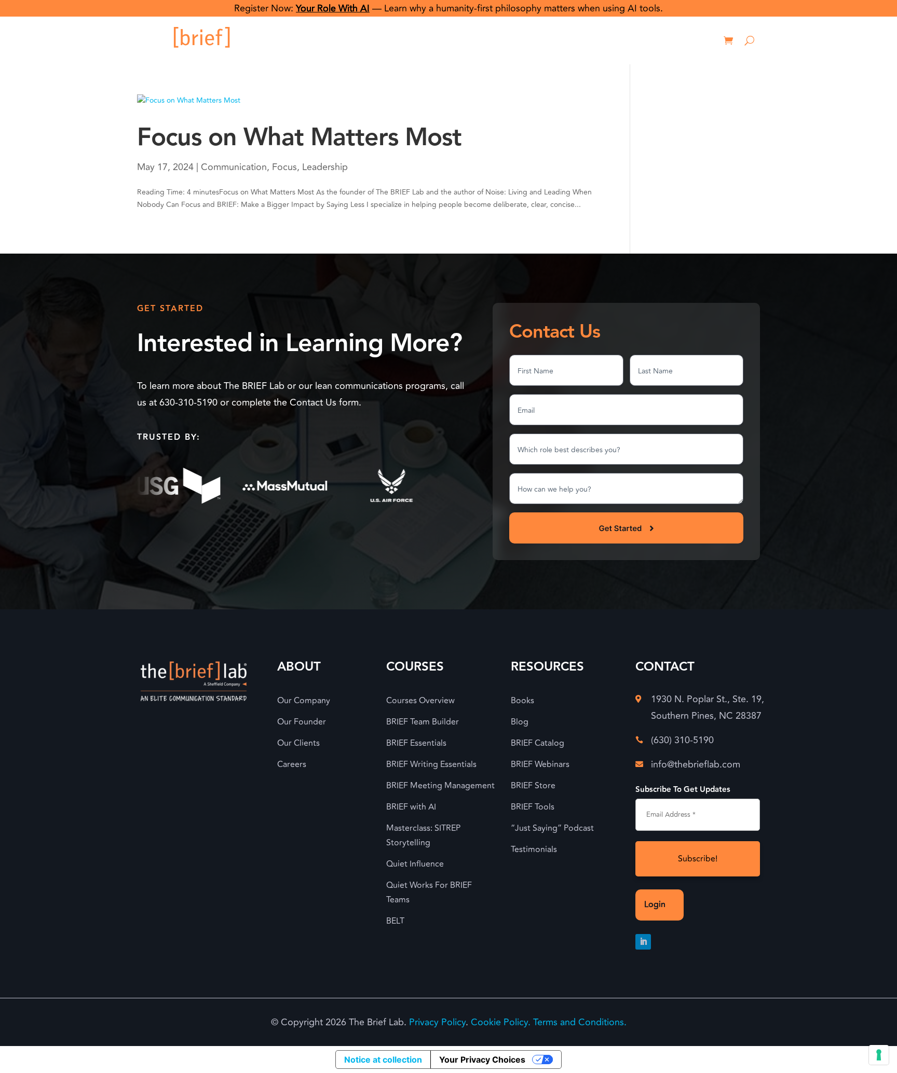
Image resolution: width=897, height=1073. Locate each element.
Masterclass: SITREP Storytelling (423, 835)
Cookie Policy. (501, 1022)
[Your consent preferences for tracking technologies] (879, 1055)
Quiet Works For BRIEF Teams (429, 892)
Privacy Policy (437, 1022)
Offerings (501, 40)
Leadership (325, 167)
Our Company (303, 700)
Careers (291, 764)
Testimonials (534, 849)
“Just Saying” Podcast (552, 828)
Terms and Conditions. (580, 1022)
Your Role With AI (333, 8)
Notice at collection (383, 1059)
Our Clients (298, 743)
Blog (519, 722)
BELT (395, 921)
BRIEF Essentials (416, 743)
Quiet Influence (415, 864)
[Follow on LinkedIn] (643, 942)
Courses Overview (420, 700)
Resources (559, 40)
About (449, 40)
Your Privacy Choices (482, 1059)
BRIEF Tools (532, 807)
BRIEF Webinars (540, 764)
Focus (284, 167)
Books (522, 700)
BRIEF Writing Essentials (431, 764)
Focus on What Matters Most (299, 137)
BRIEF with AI (411, 807)
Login (677, 40)
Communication (234, 167)
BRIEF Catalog (537, 743)
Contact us (621, 40)
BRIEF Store (533, 785)
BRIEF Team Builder (422, 722)
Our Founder (301, 722)
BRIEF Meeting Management (440, 785)
